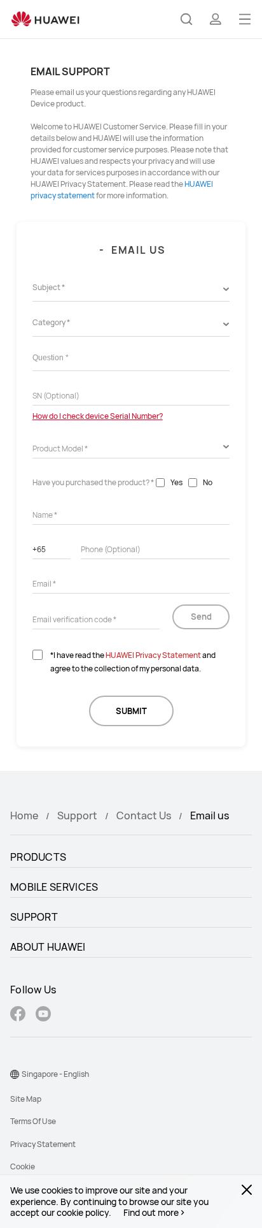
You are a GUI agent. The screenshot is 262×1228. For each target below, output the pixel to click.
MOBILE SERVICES (54, 887)
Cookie (22, 1166)
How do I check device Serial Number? (97, 416)
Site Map (25, 1098)
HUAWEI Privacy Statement (153, 655)
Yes (176, 482)
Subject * (48, 287)
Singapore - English (55, 1074)
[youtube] (43, 1015)
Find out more (151, 1212)
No (207, 482)
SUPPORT (34, 916)
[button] (186, 19)
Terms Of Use (33, 1121)
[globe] (14, 1074)
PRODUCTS (38, 857)
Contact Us (143, 815)
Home (24, 815)
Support (77, 815)
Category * (51, 322)
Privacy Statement (43, 1144)
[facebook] (17, 1015)
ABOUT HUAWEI (48, 946)
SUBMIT (131, 711)
